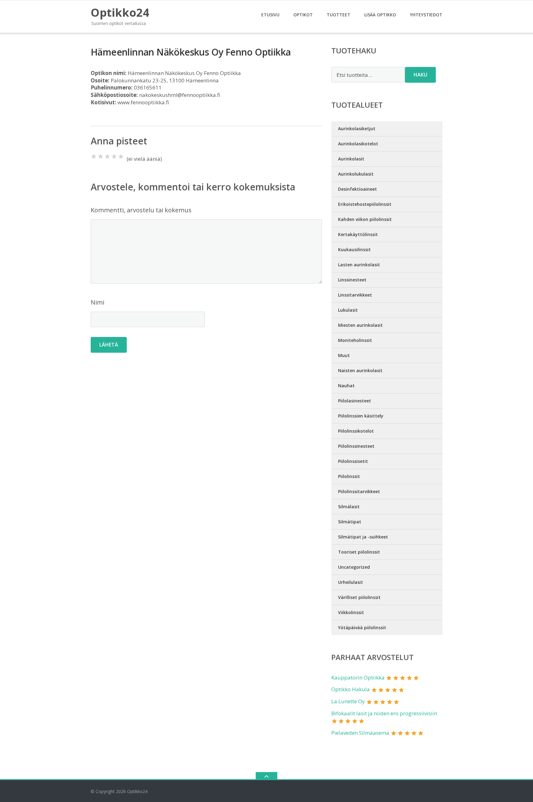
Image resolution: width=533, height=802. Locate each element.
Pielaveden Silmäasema (360, 732)
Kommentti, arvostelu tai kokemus (141, 210)
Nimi (97, 302)
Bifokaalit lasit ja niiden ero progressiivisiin (384, 713)
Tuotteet (338, 15)
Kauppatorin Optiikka (358, 677)
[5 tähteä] (121, 156)
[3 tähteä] (107, 156)
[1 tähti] (94, 156)
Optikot (303, 15)
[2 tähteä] (100, 156)
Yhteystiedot (426, 15)
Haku (420, 74)
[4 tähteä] (114, 156)
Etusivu (270, 15)
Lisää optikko (380, 15)
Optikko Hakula (350, 689)
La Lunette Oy (348, 701)
